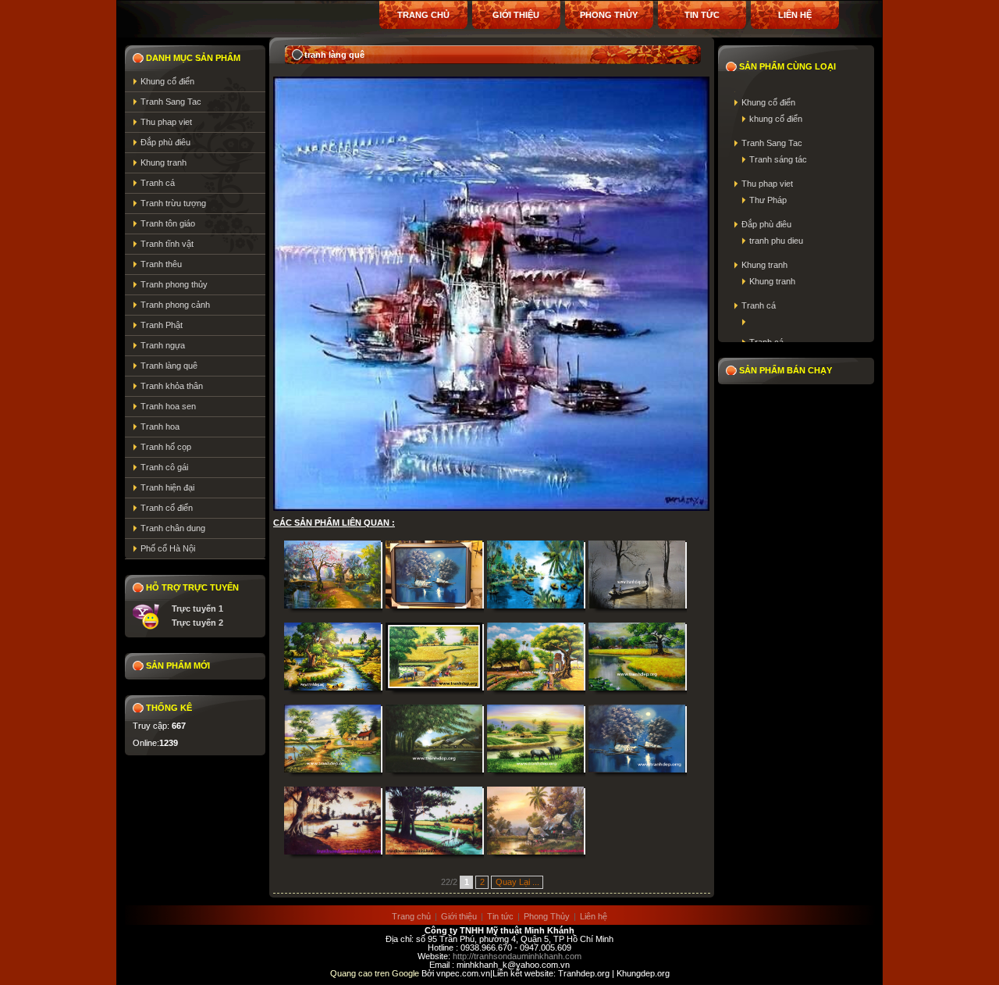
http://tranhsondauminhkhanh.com (517, 956)
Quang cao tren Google (375, 973)
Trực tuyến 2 (197, 622)
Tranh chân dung (172, 528)
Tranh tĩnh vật (167, 243)
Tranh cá (157, 182)
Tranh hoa (160, 426)
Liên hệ (795, 15)
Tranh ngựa (162, 345)
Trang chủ (423, 15)
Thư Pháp (768, 200)
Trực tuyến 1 (197, 608)
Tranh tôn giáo (167, 223)
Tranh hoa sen (168, 406)
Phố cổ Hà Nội (167, 548)
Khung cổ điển (167, 81)
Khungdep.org (643, 973)
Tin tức (702, 15)
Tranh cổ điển (166, 507)
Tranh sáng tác (778, 159)
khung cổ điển (775, 118)
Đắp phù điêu (165, 142)
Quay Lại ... (517, 882)
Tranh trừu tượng (173, 203)
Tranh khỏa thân (171, 386)
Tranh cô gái (164, 467)
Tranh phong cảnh (175, 304)
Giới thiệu (459, 916)
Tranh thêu (161, 264)
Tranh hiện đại (167, 487)
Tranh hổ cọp (165, 446)
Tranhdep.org (584, 973)
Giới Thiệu (515, 15)
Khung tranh (163, 162)
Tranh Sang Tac (170, 101)
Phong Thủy (609, 15)
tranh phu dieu (776, 240)
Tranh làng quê (168, 365)
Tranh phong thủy (174, 284)
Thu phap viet (166, 122)
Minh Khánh (549, 930)
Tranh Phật (161, 325)
